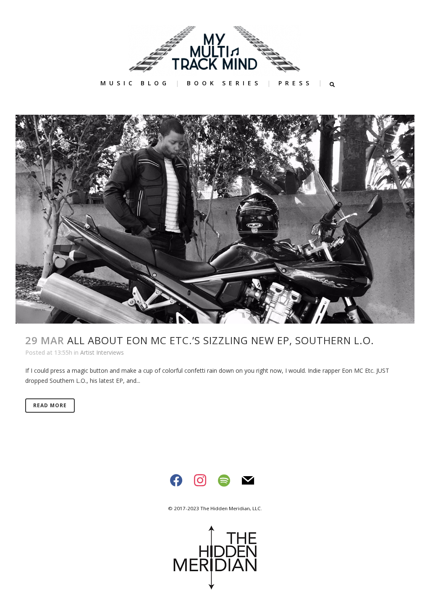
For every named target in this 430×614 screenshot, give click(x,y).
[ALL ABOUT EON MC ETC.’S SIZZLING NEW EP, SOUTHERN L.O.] (215, 219)
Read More (50, 405)
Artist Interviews (102, 352)
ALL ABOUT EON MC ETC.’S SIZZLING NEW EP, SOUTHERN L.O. (220, 340)
